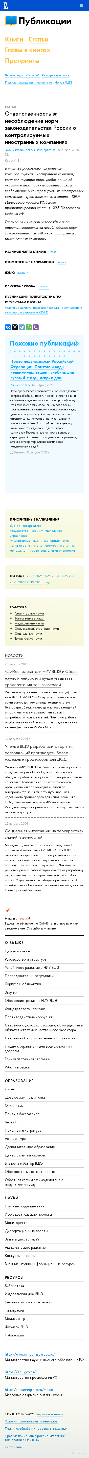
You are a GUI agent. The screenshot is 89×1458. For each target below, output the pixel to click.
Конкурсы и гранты (20, 1255)
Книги (14, 39)
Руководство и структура (25, 959)
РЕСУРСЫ (14, 1277)
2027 (30, 576)
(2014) (43, 310)
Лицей (10, 1089)
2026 (38, 576)
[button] (9, 351)
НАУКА (12, 1197)
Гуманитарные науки (29, 613)
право (34, 550)
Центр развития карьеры (25, 1155)
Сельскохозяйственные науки (37, 628)
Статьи (38, 39)
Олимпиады (14, 1105)
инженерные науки (55, 540)
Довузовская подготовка (25, 1097)
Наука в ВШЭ (63, 83)
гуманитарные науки (25, 540)
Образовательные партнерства (30, 1171)
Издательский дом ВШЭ (24, 1293)
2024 (55, 576)
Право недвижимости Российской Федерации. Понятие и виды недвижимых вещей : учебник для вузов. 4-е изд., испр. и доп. (42, 369)
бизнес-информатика (25, 525)
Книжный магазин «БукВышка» (28, 1302)
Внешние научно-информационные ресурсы (40, 1263)
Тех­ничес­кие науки (28, 638)
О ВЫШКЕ (14, 942)
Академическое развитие (25, 1247)
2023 (64, 576)
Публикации (45, 20)
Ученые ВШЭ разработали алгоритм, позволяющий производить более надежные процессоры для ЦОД (39, 752)
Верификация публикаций (22, 75)
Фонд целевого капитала (25, 1008)
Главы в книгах (28, 49)
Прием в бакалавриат (22, 1113)
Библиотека (14, 1285)
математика (66, 545)
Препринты (22, 60)
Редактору (77, 1453)
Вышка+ (11, 1122)
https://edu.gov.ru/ (20, 1372)
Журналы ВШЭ (16, 1327)
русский (22, 273)
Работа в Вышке (17, 1067)
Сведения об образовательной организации (40, 1038)
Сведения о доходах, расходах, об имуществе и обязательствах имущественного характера (44, 1027)
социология (49, 550)
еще (47, 582)
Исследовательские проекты (28, 1214)
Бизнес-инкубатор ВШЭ (24, 1163)
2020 (22, 582)
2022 (72, 576)
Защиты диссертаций (22, 1239)
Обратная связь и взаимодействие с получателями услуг (34, 1182)
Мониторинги (16, 1222)
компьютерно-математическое (33, 545)
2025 (47, 576)
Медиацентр (15, 1318)
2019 (30, 582)
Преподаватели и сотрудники (29, 975)
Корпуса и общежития (23, 983)
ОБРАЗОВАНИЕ (19, 1080)
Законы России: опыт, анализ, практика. (31, 150)
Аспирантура (15, 1138)
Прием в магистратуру (23, 1130)
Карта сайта (13, 1447)
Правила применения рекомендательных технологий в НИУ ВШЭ (35, 1438)
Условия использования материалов (31, 1421)
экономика (67, 550)
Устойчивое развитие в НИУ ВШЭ (32, 967)
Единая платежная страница (27, 1059)
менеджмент (19, 550)
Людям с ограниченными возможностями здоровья (38, 1048)
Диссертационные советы (26, 1230)
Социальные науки (28, 633)
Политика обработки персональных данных (36, 1428)
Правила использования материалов (28, 83)
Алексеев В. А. (20, 385)
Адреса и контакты (50, 1414)
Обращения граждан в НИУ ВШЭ (31, 1000)
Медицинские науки (29, 623)
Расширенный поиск (55, 75)
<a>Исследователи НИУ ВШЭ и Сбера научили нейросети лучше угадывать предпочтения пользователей (41, 677)
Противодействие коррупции (29, 1017)
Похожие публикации (44, 343)
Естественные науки (29, 618)
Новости (14, 655)
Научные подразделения (24, 1206)
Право (52, 252)
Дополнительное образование (30, 1146)
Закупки (11, 992)
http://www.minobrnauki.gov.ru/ (30, 1354)
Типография (14, 1310)
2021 (13, 582)
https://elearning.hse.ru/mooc (29, 1389)
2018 (39, 582)
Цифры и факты (17, 951)
